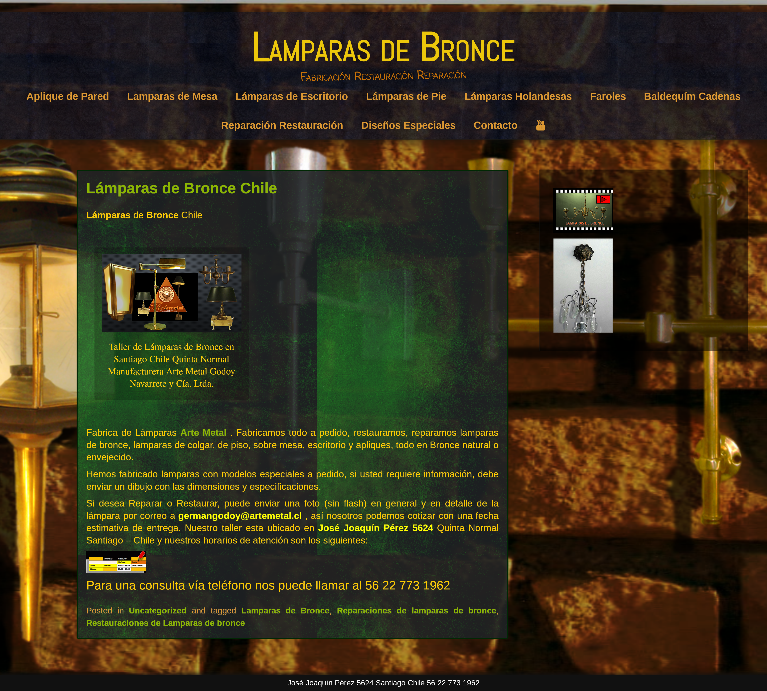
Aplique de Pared (67, 96)
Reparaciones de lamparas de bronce (416, 610)
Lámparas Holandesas (518, 96)
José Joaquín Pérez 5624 (375, 527)
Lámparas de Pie (406, 96)
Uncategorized (158, 610)
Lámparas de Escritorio (291, 96)
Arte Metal (205, 432)
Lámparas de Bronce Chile (181, 188)
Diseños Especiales (408, 125)
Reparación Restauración (282, 125)
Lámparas (108, 215)
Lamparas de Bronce (383, 47)
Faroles (608, 96)
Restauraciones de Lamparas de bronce (165, 623)
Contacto (496, 125)
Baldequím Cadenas (692, 96)
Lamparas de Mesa (172, 96)
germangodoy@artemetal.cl (240, 515)
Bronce (162, 215)
